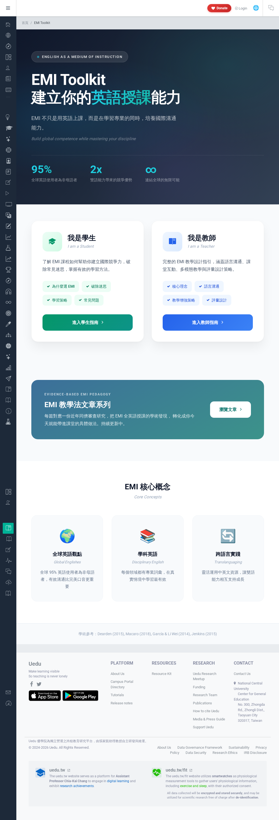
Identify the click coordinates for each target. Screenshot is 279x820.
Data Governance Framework (199, 747)
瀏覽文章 (228, 409)
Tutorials (117, 695)
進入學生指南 (85, 322)
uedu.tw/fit (177, 770)
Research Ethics (225, 753)
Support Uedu (203, 727)
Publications (202, 703)
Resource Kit (161, 674)
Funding (199, 687)
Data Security (196, 753)
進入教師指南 (205, 322)
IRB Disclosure (255, 753)
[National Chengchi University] (8, 24)
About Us (118, 674)
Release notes (122, 703)
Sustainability (239, 747)
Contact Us (242, 674)
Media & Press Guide (209, 719)
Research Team (205, 695)
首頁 (25, 23)
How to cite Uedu (206, 711)
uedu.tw (57, 770)
